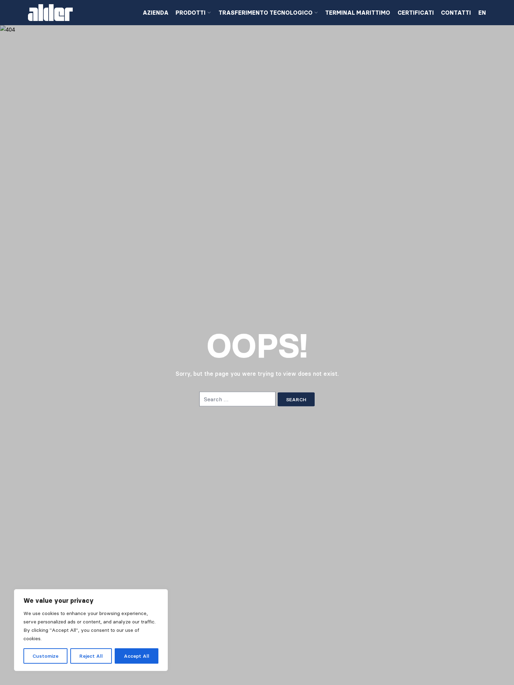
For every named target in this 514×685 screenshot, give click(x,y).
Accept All (136, 656)
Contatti (456, 12)
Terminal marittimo (357, 12)
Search (296, 399)
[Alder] (79, 12)
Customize (45, 656)
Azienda (156, 12)
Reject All (91, 656)
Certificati (416, 12)
